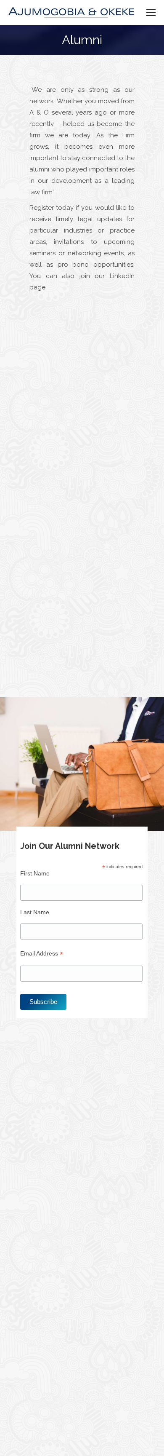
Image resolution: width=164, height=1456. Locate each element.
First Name (35, 873)
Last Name (34, 912)
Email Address (41, 954)
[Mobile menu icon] (151, 12)
